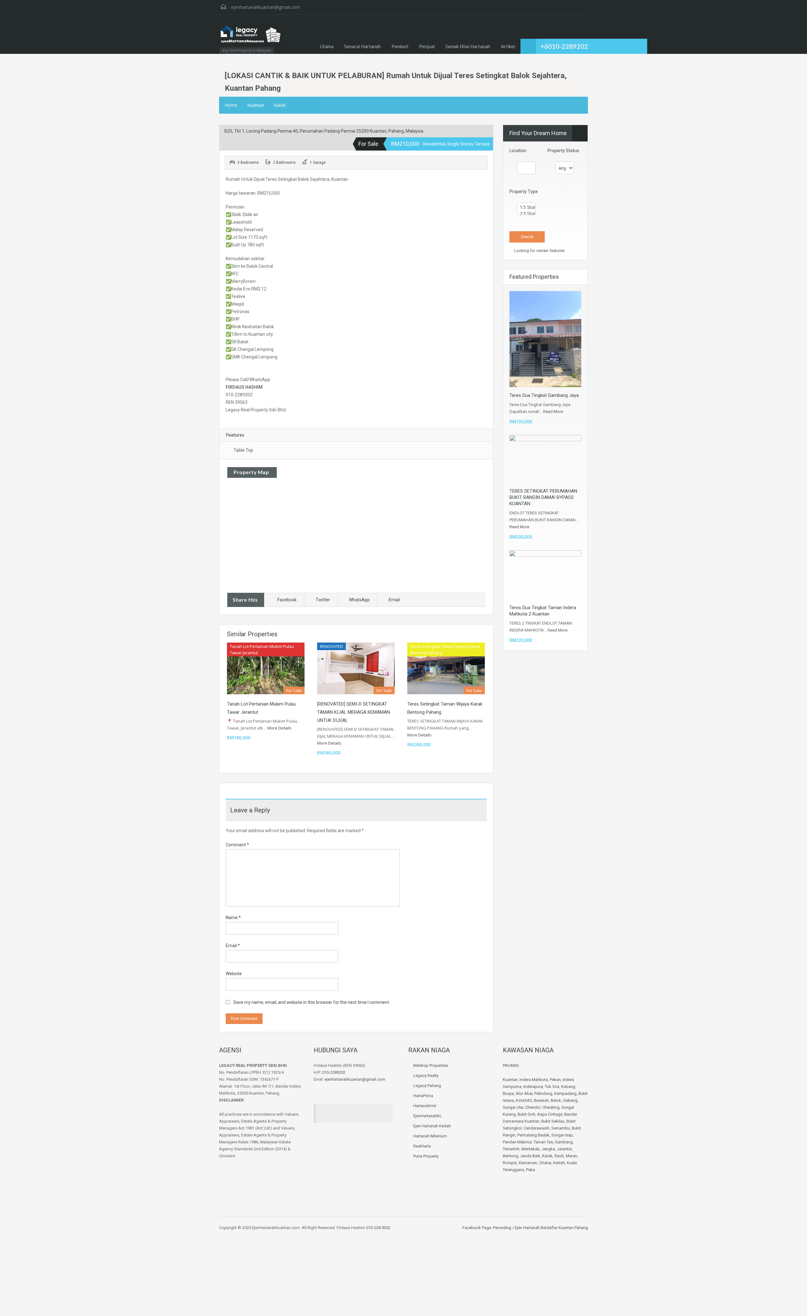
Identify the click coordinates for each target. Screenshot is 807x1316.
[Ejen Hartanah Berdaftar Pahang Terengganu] (250, 37)
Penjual (427, 46)
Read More (553, 411)
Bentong (510, 1155)
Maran (571, 1155)
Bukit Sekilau (553, 1121)
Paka (530, 1169)
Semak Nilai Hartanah (467, 46)
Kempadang (565, 1093)
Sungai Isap (562, 1135)
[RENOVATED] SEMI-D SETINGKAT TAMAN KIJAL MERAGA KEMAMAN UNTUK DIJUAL (353, 712)
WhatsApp (359, 599)
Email (394, 599)
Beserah (541, 1100)
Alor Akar (524, 1093)
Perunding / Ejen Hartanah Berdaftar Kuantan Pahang (540, 1227)
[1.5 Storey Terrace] (526, 207)
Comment (237, 844)
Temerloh (511, 1149)
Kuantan (255, 105)
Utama (327, 46)
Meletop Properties (430, 1065)
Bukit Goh (526, 1114)
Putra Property (425, 1156)
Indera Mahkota (534, 1079)
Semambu (560, 1128)
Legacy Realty (425, 1075)
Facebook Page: (477, 1227)
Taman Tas (543, 1142)
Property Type (523, 191)
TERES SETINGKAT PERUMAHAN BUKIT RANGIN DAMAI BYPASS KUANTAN (543, 497)
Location (517, 150)
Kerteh (559, 1162)
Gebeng (570, 1100)
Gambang (564, 1142)
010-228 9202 (378, 1227)
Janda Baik (530, 1155)
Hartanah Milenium (430, 1136)
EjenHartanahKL (427, 1115)
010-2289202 (333, 1072)
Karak (547, 1155)
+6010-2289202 (564, 46)
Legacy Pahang (427, 1085)
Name (233, 917)
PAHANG (511, 1065)
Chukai (545, 1162)
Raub (559, 1155)
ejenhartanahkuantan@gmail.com (265, 7)
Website (234, 973)
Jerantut (564, 1149)
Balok (280, 105)
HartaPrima (423, 1095)
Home (231, 105)
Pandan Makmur (517, 1142)
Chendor (532, 1107)
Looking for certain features (539, 250)
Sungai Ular (513, 1107)
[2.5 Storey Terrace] (526, 213)
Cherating (551, 1107)
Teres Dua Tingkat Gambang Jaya (544, 395)
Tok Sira (552, 1086)
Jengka (548, 1149)
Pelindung (543, 1093)
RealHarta (422, 1146)
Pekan (555, 1079)
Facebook (287, 599)
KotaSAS (524, 1100)
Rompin (510, 1162)
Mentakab (530, 1149)
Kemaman (528, 1162)
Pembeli (400, 46)
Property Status (563, 150)
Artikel (508, 46)
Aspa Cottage (549, 1114)
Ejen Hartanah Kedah (432, 1126)
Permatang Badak (533, 1135)
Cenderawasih (536, 1128)
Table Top (243, 450)
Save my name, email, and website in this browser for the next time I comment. (311, 1002)
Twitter (323, 599)
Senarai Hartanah (362, 46)
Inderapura (533, 1086)
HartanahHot (424, 1105)
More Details (280, 728)
